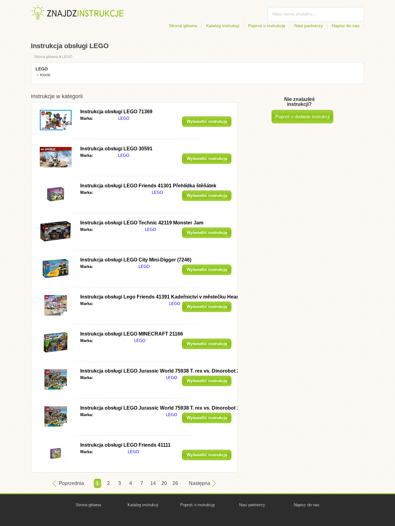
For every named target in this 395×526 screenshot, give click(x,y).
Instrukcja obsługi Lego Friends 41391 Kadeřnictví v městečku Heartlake (164, 296)
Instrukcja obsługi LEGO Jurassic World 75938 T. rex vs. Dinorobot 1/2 (161, 408)
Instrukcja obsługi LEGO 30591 (116, 148)
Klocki (45, 75)
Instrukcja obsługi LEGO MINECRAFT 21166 (131, 333)
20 (164, 483)
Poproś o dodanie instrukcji (302, 116)
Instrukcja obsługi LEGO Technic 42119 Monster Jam (141, 222)
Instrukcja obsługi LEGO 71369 (116, 111)
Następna (199, 483)
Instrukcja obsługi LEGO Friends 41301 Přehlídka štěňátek (148, 185)
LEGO (123, 118)
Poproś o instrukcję (266, 25)
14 (153, 483)
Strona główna (183, 25)
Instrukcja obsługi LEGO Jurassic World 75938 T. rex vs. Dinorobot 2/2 (161, 371)
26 (175, 483)
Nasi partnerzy (308, 25)
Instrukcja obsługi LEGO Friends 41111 (125, 445)
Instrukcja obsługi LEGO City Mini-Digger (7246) (135, 259)
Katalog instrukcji (222, 25)
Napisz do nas (346, 25)
